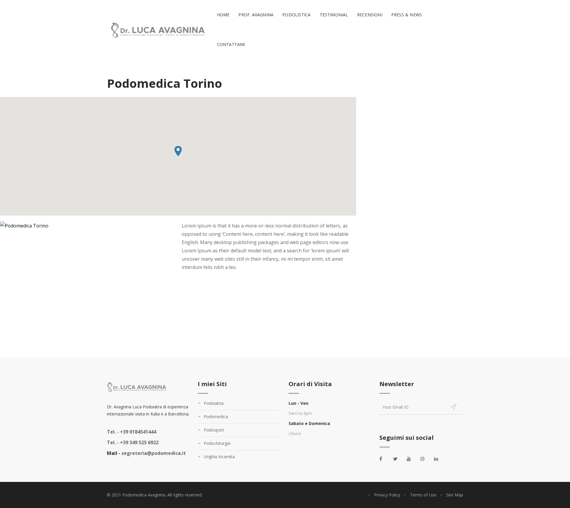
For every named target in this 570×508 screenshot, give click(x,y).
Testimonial (334, 14)
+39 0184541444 (131, 432)
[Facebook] (384, 458)
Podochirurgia (217, 443)
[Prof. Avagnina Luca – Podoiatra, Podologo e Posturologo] (157, 29)
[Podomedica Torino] (24, 225)
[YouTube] (412, 458)
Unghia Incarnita (219, 456)
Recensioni (369, 14)
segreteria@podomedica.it (153, 453)
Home (223, 14)
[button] (178, 151)
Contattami (231, 44)
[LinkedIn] (439, 458)
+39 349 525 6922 (133, 442)
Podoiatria (214, 403)
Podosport (214, 430)
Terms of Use (423, 495)
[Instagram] (425, 458)
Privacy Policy (387, 495)
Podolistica (296, 14)
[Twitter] (398, 458)
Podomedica (216, 416)
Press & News (406, 14)
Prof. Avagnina (255, 14)
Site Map (454, 495)
